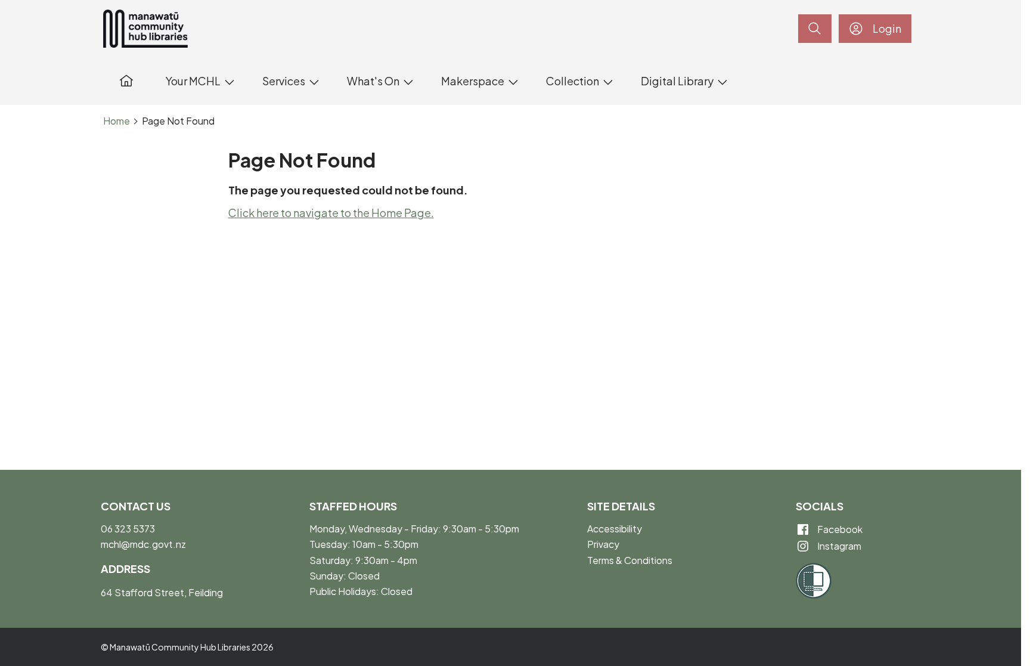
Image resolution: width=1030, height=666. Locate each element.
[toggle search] (815, 28)
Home (116, 121)
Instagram (838, 546)
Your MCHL (193, 81)
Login (887, 28)
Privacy (603, 544)
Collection (572, 81)
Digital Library (677, 81)
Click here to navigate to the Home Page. (331, 212)
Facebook (839, 529)
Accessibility (614, 528)
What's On (373, 81)
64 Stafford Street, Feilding (162, 592)
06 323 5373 (128, 528)
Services (283, 81)
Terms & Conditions (629, 560)
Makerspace (472, 81)
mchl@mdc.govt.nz (143, 544)
